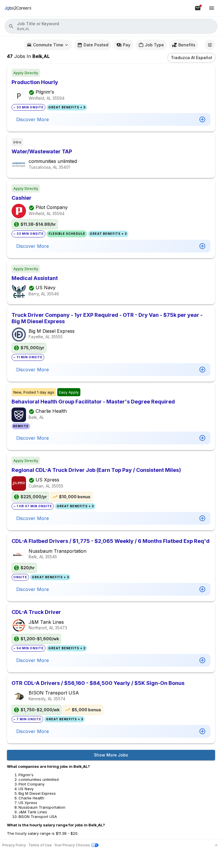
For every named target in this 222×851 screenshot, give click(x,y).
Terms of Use (40, 845)
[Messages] (198, 8)
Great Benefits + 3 (67, 107)
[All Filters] (210, 45)
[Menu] (211, 8)
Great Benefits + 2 (67, 648)
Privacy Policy (14, 845)
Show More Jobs (111, 754)
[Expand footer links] (216, 845)
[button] (111, 26)
